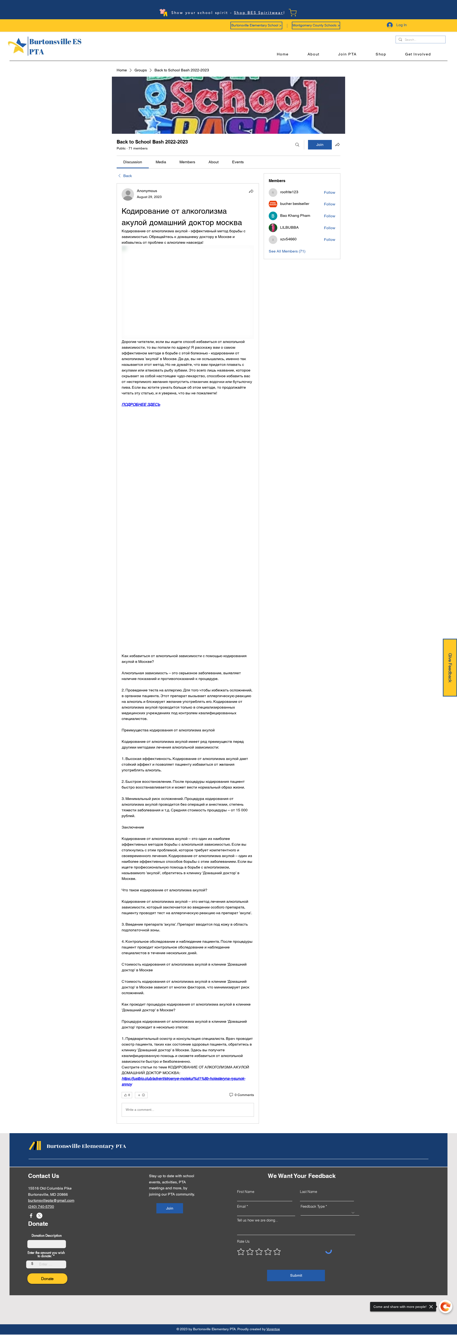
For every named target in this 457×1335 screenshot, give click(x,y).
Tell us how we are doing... (257, 1220)
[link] (132, 162)
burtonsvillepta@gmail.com (51, 1200)
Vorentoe (273, 1329)
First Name (245, 1191)
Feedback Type (313, 1206)
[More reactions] (141, 1095)
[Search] (297, 144)
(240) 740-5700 (41, 1206)
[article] (188, 653)
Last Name (308, 1191)
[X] (39, 1216)
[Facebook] (31, 1216)
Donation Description (47, 1235)
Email (241, 1206)
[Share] (251, 191)
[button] (256, 25)
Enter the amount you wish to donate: (46, 1254)
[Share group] (337, 144)
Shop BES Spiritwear (258, 11)
